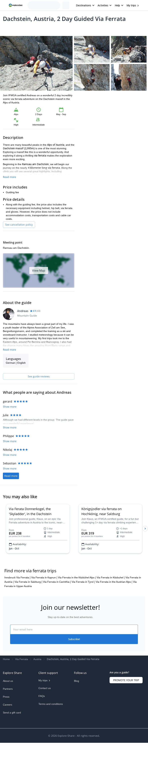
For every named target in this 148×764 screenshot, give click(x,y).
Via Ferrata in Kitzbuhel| (111, 590)
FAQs (41, 709)
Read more (9, 177)
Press (6, 709)
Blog (76, 693)
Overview (6, 28)
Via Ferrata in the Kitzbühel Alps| (77, 590)
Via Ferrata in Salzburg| (28, 594)
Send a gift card (12, 725)
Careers (7, 717)
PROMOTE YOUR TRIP (126, 693)
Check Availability (112, 128)
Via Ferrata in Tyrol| (83, 594)
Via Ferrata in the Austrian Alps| (114, 594)
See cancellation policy (19, 224)
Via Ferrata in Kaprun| (44, 590)
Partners (8, 701)
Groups (36, 28)
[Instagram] (85, 702)
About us (8, 693)
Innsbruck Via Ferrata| (17, 590)
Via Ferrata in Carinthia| (57, 594)
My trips (131, 5)
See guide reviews (39, 376)
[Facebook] (77, 702)
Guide (61, 28)
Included (49, 28)
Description (22, 28)
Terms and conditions (50, 716)
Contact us (44, 701)
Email (87, 110)
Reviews (73, 28)
